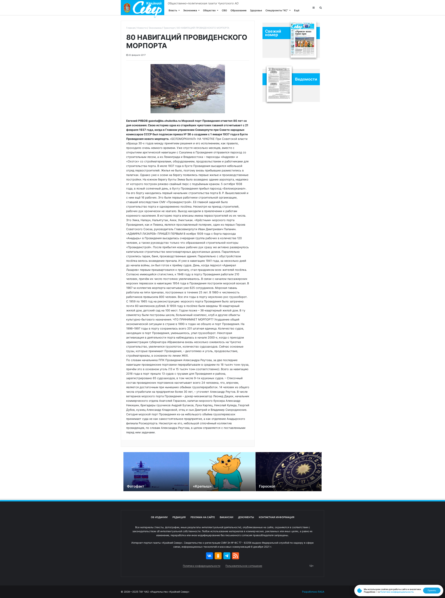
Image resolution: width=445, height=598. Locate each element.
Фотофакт (135, 486)
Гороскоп (267, 486)
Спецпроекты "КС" (276, 10)
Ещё (296, 10)
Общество (209, 10)
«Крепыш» (202, 486)
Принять (432, 590)
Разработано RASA (313, 591)
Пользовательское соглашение (243, 565)
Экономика (190, 10)
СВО (224, 10)
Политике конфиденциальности (396, 592)
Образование (238, 10)
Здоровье (256, 10)
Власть (173, 10)
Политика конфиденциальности (201, 565)
